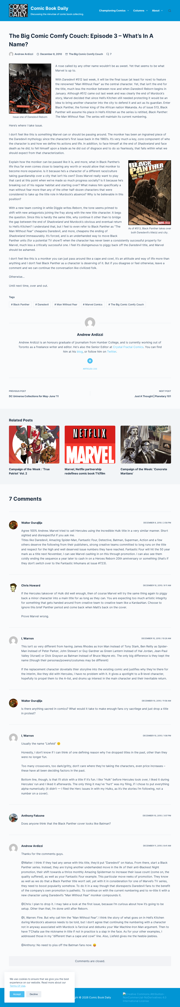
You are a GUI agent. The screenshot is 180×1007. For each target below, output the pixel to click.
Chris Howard (30, 585)
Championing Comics (112, 10)
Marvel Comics (92, 304)
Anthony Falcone (32, 815)
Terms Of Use (17, 985)
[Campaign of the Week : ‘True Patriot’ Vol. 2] (34, 445)
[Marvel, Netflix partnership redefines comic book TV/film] (90, 445)
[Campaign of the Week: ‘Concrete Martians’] (146, 445)
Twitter (111, 351)
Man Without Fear (65, 304)
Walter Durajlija (31, 522)
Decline (34, 994)
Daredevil (42, 304)
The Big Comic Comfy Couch (86, 53)
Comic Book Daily (49, 8)
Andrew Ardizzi (32, 846)
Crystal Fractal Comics (128, 347)
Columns (138, 10)
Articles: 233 (90, 369)
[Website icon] (90, 360)
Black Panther (20, 304)
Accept (17, 994)
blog (80, 351)
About (155, 10)
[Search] (169, 10)
